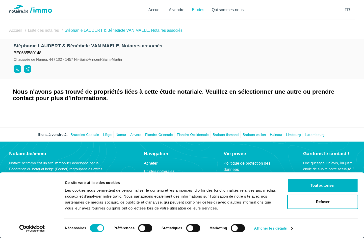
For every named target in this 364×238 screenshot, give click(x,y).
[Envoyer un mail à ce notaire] (27, 69)
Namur (121, 135)
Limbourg (293, 135)
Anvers (135, 135)
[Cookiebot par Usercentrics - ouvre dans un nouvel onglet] (32, 228)
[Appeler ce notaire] (17, 69)
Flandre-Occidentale (193, 135)
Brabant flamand (226, 135)
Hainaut (276, 135)
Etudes (198, 10)
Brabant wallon (254, 135)
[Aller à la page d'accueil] (30, 11)
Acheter (150, 163)
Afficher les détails (270, 228)
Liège (107, 135)
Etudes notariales (159, 171)
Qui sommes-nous (228, 10)
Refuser (323, 202)
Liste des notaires (43, 30)
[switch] (145, 228)
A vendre (176, 10)
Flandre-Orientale (159, 135)
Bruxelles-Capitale (85, 135)
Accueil (154, 10)
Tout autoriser (323, 185)
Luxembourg (315, 135)
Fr (347, 10)
